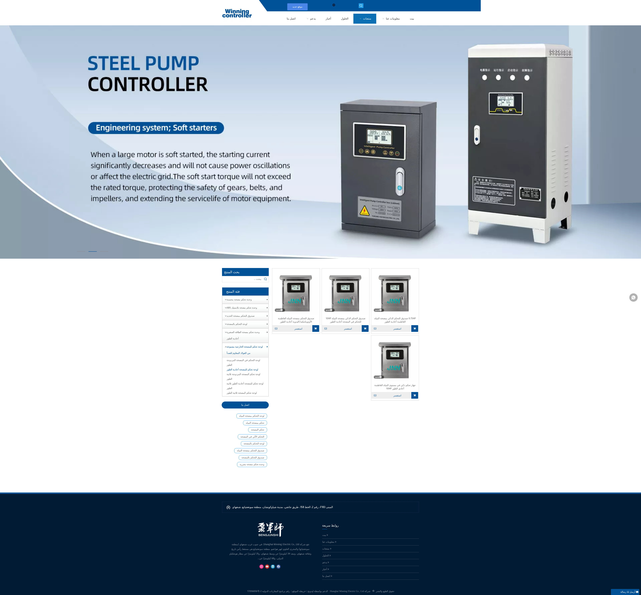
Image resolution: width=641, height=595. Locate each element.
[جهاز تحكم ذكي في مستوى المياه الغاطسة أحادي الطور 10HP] (395, 359)
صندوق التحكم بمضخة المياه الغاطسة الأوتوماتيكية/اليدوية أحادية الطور (296, 320)
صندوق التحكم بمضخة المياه (250, 450)
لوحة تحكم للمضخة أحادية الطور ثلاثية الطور (245, 386)
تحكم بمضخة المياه (255, 423)
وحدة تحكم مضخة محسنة (239, 299)
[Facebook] (278, 566)
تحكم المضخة (257, 429)
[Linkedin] (273, 566)
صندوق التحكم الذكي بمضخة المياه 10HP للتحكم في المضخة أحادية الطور (345, 320)
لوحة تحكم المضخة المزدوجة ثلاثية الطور (243, 376)
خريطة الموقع (299, 591)
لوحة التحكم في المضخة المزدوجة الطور (243, 362)
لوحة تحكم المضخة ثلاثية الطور (242, 393)
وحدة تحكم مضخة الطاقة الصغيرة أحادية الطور (243, 335)
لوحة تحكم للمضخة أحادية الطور (242, 369)
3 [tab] (104, 251)
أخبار (325, 569)
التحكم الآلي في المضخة (252, 436)
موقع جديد (297, 6)
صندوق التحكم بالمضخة (253, 457)
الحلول (326, 555)
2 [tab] (92, 251)
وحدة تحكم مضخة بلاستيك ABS (242, 307)
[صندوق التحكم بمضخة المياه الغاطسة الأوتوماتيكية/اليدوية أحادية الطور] (296, 292)
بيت (324, 535)
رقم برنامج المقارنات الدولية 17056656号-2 (268, 591)
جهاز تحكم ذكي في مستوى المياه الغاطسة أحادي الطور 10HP (395, 387)
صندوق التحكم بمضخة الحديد (241, 315)
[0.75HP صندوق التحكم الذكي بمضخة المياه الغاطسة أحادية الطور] (395, 292)
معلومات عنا (328, 541)
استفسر (397, 328)
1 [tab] (81, 251)
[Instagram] (261, 566)
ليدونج (310, 591)
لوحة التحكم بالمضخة (237, 324)
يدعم (325, 562)
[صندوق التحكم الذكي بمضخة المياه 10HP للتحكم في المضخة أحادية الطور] (346, 292)
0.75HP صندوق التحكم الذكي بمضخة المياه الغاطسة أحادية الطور (395, 320)
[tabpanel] (320, 142)
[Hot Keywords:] (361, 5)
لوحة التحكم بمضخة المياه (251, 415)
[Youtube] (267, 566)
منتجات (326, 548)
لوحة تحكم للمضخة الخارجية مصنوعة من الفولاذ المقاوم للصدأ (245, 349)
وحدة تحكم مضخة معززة (252, 464)
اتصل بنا (245, 405)
